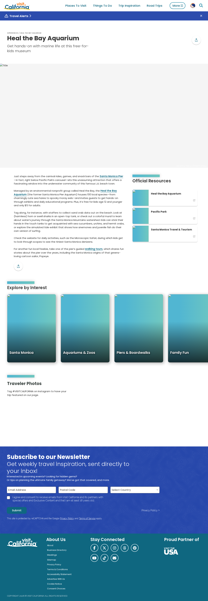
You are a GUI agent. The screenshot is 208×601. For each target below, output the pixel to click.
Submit (16, 510)
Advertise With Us (56, 579)
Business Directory (56, 550)
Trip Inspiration (129, 6)
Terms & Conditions (57, 569)
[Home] (17, 5)
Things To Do (102, 6)
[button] (196, 40)
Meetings (52, 555)
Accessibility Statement (59, 574)
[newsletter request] (114, 558)
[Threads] (125, 548)
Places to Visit (75, 6)
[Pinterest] (191, 390)
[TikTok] (104, 558)
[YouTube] (196, 390)
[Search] (201, 5)
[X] (104, 548)
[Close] (203, 16)
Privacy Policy (150, 510)
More (176, 6)
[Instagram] (187, 390)
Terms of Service (87, 518)
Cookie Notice (54, 583)
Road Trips (154, 6)
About (50, 545)
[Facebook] (94, 548)
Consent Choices (56, 588)
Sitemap (51, 559)
